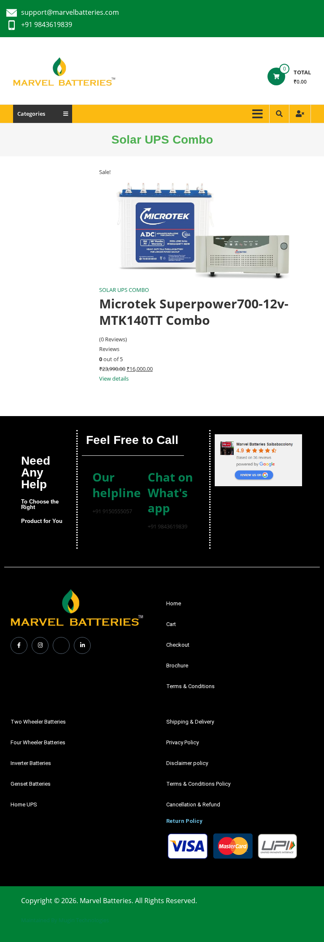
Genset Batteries (31, 784)
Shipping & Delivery (190, 722)
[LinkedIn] (82, 645)
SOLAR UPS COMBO (124, 290)
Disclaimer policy (187, 763)
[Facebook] (19, 645)
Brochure (177, 665)
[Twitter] (61, 645)
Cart (171, 624)
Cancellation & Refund (193, 804)
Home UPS (24, 804)
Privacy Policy (182, 742)
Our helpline (116, 484)
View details (114, 378)
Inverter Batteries (31, 763)
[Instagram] (40, 645)
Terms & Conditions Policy (198, 784)
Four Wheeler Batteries (38, 742)
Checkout (177, 645)
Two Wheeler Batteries (38, 722)
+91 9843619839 (46, 24)
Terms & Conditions (190, 686)
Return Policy (184, 821)
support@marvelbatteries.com (70, 12)
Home (173, 603)
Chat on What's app (170, 492)
